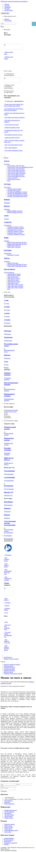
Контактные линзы (9, 667)
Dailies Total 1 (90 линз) (14, 247)
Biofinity (7, 199)
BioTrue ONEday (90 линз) (14, 212)
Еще (8, 180)
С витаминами (8, 485)
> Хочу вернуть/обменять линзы (13, 150)
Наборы (7, 515)
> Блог (6, 622)
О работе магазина (9, 669)
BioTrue (7, 206)
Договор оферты (9, 811)
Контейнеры (8, 502)
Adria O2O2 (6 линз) (13, 280)
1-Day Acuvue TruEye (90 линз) (16, 171)
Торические (8, 337)
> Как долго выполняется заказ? (13, 144)
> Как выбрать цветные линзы (6, 648)
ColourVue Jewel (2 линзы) (14, 233)
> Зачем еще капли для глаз (12, 137)
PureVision (8, 250)
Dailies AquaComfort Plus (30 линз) (17, 242)
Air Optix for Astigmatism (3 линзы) (17, 193)
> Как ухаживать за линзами (7, 578)
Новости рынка (8, 672)
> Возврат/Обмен (7, 609)
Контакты (7, 802)
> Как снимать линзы (6, 565)
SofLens (7, 258)
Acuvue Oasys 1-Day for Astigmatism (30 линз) (20, 167)
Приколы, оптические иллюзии (13, 673)
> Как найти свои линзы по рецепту (14, 117)
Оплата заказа (8, 816)
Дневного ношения (7, 374)
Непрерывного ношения (9, 395)
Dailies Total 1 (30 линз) (14, 245)
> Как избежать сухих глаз (7, 641)
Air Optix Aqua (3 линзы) (14, 189)
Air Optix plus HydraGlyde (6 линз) (17, 196)
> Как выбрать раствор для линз (13, 134)
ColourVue (7, 222)
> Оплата (6, 605)
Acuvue (6, 161)
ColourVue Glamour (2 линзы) (15, 231)
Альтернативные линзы (11, 830)
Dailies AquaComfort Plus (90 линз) (17, 244)
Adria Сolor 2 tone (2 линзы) (15, 286)
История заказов (8, 840)
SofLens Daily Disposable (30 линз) (17, 264)
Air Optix (7, 184)
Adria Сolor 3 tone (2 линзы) (15, 287)
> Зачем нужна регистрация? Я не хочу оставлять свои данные (13, 105)
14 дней (6, 307)
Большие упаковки (7, 449)
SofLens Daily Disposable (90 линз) (17, 266)
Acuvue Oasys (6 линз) (13, 179)
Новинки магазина (9, 670)
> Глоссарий (7, 555)
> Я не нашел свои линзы (11, 124)
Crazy (6, 361)
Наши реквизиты (9, 803)
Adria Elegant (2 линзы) (14, 274)
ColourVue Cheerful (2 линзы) (15, 228)
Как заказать (8, 813)
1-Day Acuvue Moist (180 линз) (16, 176)
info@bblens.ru (8, 800)
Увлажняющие (9, 471)
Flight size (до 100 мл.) (8, 459)
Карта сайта (7, 832)
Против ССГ (8, 492)
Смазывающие (9, 477)
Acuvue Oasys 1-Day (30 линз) (15, 165)
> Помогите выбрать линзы (12, 127)
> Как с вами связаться (10, 147)
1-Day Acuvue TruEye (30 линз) (16, 170)
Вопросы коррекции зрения (12, 664)
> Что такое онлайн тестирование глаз (8, 635)
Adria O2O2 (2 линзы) (13, 278)
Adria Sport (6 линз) (12, 283)
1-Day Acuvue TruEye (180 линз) (16, 173)
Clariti (6, 215)
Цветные (7, 355)
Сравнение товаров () (10, 843)
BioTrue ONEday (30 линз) (14, 211)
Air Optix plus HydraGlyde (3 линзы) (17, 195)
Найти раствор (8, 827)
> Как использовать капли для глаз (8, 572)
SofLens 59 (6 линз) (12, 263)
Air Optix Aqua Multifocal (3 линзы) (17, 192)
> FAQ (6, 612)
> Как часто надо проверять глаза (7, 627)
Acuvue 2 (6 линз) (12, 177)
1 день (6, 300)
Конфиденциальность (10, 810)
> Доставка (7, 602)
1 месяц (6, 313)
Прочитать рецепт (9, 824)
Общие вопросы (8, 666)
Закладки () (7, 841)
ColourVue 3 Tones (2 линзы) (15, 227)
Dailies (6, 238)
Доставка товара (9, 815)
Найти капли (8, 829)
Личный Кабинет (9, 838)
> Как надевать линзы (6, 559)
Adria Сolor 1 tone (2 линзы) (15, 284)
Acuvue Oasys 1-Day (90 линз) (15, 168)
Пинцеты (7, 508)
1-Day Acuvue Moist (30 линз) (15, 174)
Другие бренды (9, 269)
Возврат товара (8, 818)
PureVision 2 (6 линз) (13, 255)
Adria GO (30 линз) (12, 277)
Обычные (7, 331)
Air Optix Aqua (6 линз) (14, 190)
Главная (6, 844)
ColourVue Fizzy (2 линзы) (14, 230)
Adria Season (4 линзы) (13, 281)
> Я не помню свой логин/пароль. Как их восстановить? (13, 109)
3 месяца (7, 320)
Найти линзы (8, 825)
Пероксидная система (9, 439)
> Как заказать (6, 599)
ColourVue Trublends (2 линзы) (16, 234)
